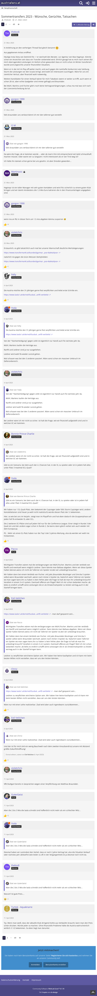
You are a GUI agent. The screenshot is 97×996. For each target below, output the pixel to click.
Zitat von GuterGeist (17, 841)
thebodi (7, 20)
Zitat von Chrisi (15, 736)
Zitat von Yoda (15, 390)
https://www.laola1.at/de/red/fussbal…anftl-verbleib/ (26, 295)
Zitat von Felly (15, 326)
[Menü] (93, 3)
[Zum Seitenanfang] (93, 992)
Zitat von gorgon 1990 (18, 143)
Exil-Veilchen (29, 754)
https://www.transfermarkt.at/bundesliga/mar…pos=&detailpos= (31, 252)
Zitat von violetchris (17, 452)
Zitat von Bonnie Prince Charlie (22, 496)
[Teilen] (93, 25)
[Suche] (81, 3)
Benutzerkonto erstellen (56, 964)
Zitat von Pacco (15, 622)
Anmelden (35, 964)
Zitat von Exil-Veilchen (18, 687)
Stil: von (48, 992)
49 (14, 24)
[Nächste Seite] (18, 24)
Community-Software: (48, 989)
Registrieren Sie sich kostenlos (64, 955)
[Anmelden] (87, 3)
